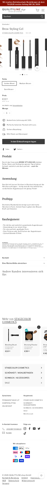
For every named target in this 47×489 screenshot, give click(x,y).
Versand (5, 483)
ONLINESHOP (7, 406)
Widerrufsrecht (28, 481)
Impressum (35, 478)
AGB (4, 481)
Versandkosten (17, 105)
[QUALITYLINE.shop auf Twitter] (39, 428)
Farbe (4, 79)
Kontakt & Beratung (10, 478)
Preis (4, 95)
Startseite (5, 24)
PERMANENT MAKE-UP (10, 400)
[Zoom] (37, 68)
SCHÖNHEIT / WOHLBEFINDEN (30, 404)
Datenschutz (13, 481)
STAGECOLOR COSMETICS (12, 33)
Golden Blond (9, 83)
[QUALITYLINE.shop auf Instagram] (25, 428)
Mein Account (28, 414)
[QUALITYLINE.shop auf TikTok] (25, 433)
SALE (25, 411)
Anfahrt (24, 478)
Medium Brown (25, 83)
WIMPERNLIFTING (9, 403)
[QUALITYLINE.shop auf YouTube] (34, 428)
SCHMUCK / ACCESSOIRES (33, 408)
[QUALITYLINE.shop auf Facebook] (29, 428)
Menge (5, 108)
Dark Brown (8, 89)
